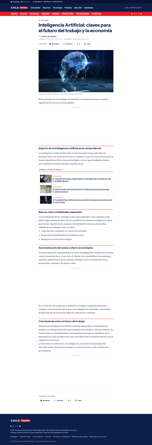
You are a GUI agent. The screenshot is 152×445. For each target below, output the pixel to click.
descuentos (34, 14)
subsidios (55, 14)
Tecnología (57, 8)
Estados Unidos (67, 14)
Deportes (47, 8)
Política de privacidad (79, 437)
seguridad (45, 14)
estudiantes (96, 14)
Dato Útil (78, 8)
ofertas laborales (82, 14)
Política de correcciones (97, 437)
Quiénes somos (25, 437)
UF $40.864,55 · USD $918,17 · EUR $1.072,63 (47, 2)
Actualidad (35, 8)
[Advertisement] (76, 125)
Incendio (23, 14)
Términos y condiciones (61, 437)
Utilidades (88, 8)
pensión (14, 14)
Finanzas (68, 8)
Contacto (48, 437)
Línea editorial (37, 437)
